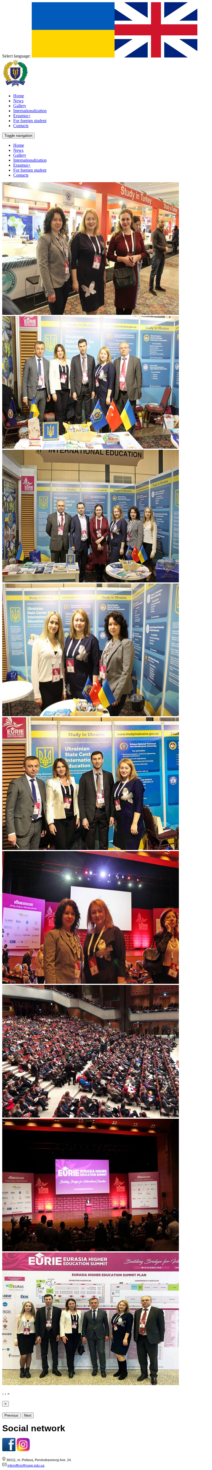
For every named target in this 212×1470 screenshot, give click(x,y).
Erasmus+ (22, 165)
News (18, 150)
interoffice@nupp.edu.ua (25, 1466)
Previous (11, 1415)
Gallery (19, 155)
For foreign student (29, 170)
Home (18, 145)
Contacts (20, 175)
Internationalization (30, 160)
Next (27, 1415)
